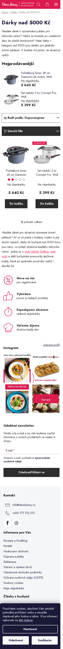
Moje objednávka (14, 588)
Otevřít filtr (15, 131)
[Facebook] (8, 523)
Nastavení (30, 629)
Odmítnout (16, 640)
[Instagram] (16, 523)
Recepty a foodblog (15, 541)
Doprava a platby (14, 557)
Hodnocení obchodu (16, 551)
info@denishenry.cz (23, 505)
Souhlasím (44, 640)
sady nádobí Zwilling (36, 252)
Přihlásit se (37, 472)
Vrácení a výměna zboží (18, 567)
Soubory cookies (13, 583)
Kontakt (8, 546)
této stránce (26, 620)
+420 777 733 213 (23, 513)
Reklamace (10, 562)
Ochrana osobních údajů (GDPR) (23, 578)
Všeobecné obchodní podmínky (23, 572)
